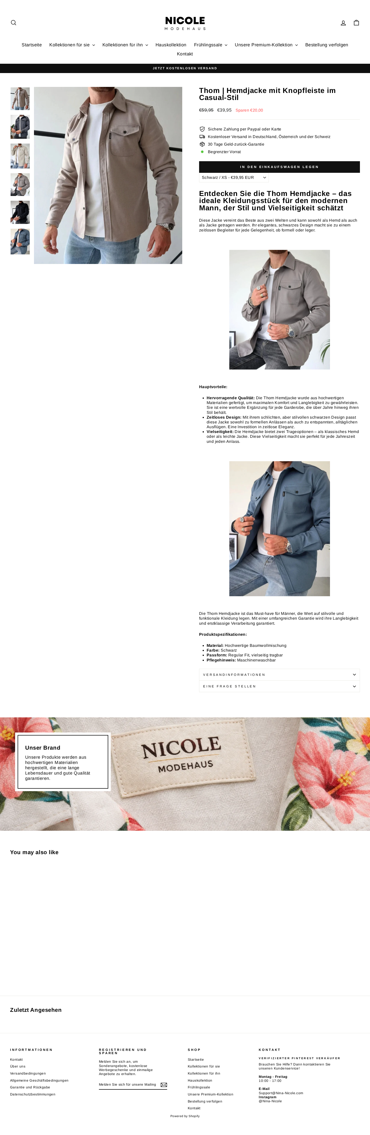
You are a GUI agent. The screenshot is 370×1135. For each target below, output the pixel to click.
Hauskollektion (171, 44)
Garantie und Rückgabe (30, 1087)
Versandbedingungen (28, 1073)
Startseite (32, 44)
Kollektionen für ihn (123, 44)
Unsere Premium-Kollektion (264, 44)
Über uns (17, 1066)
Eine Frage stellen (229, 686)
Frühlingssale (209, 44)
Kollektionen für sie (70, 44)
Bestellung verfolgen (326, 44)
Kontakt (185, 53)
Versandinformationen (234, 675)
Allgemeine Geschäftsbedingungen (39, 1080)
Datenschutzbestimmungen (32, 1094)
